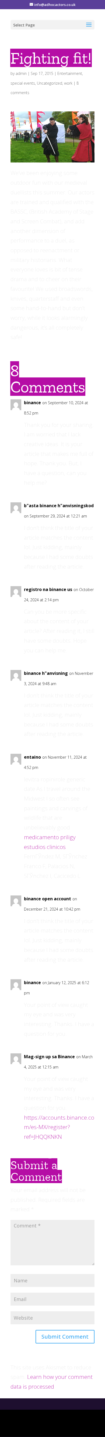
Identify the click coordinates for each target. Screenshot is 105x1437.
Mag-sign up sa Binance (49, 1057)
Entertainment (69, 73)
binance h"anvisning (46, 673)
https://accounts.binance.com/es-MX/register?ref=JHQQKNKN (59, 1127)
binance (32, 403)
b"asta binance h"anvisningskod (59, 506)
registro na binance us (48, 589)
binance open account (47, 899)
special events (22, 83)
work (68, 83)
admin (21, 73)
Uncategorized (49, 83)
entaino (32, 757)
